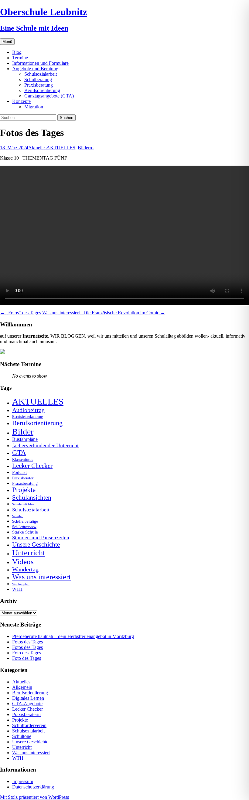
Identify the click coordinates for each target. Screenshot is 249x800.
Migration (33, 106)
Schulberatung (38, 79)
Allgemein (22, 687)
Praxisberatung (38, 85)
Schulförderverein (29, 725)
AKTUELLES (60, 147)
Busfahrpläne (25, 439)
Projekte (24, 490)
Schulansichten (31, 497)
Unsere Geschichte (36, 544)
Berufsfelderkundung (27, 417)
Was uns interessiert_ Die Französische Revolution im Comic (103, 312)
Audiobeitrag (28, 410)
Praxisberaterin (26, 714)
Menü (7, 41)
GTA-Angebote (27, 703)
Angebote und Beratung (35, 68)
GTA (19, 452)
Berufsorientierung (42, 90)
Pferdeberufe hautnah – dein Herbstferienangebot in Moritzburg (73, 636)
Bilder (84, 147)
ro (92, 147)
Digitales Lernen (28, 698)
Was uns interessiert (41, 577)
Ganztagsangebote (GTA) (49, 95)
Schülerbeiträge (25, 521)
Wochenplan (20, 584)
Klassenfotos (22, 459)
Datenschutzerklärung (33, 786)
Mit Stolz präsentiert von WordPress (34, 797)
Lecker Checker (32, 465)
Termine (20, 57)
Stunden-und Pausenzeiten (40, 537)
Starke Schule (25, 531)
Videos (23, 561)
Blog (17, 52)
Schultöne (21, 736)
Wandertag (25, 569)
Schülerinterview (24, 527)
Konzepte (21, 101)
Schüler (17, 516)
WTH (17, 589)
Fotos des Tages (27, 641)
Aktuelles (37, 147)
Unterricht (28, 552)
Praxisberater (22, 478)
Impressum (22, 781)
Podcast (19, 472)
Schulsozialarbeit (40, 74)
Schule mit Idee (23, 504)
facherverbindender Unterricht (45, 445)
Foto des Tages (26, 652)
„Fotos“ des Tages (20, 312)
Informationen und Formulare (40, 63)
